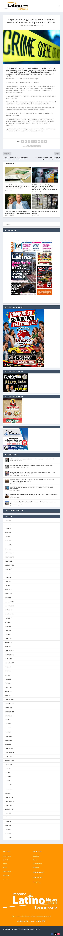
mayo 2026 (8, 532)
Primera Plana (20, 467)
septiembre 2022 (9, 711)
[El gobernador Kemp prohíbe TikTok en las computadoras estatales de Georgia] (18, 201)
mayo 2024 (8, 630)
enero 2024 (8, 646)
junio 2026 (8, 528)
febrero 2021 (8, 789)
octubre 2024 (8, 610)
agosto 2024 (8, 618)
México (18, 490)
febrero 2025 (8, 593)
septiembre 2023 (9, 663)
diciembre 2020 (9, 797)
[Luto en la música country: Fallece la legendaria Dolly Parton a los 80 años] (7, 467)
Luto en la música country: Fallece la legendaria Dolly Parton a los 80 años (31, 465)
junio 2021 (8, 772)
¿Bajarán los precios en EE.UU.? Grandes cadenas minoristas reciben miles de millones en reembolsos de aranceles (32, 480)
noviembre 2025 (9, 557)
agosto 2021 (8, 764)
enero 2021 (8, 793)
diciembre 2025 (9, 553)
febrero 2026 (8, 545)
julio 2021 (7, 768)
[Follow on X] (55, 934)
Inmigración (19, 505)
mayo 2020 (8, 825)
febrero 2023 (8, 691)
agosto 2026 (8, 520)
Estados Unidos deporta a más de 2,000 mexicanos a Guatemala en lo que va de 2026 (33, 502)
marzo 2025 (8, 589)
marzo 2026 (8, 541)
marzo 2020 (8, 834)
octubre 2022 (8, 707)
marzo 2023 (8, 687)
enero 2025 (8, 598)
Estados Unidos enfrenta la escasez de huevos (44, 212)
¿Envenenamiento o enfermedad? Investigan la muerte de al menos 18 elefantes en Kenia (34, 495)
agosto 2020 (8, 813)
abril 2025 (7, 585)
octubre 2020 (8, 805)
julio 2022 (7, 720)
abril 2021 (7, 781)
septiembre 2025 (9, 565)
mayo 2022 (8, 728)
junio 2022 (8, 724)
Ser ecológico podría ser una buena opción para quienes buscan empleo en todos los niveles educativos (17, 186)
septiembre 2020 (9, 809)
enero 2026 (8, 549)
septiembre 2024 (9, 614)
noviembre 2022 (9, 703)
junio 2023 (8, 675)
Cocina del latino (37, 863)
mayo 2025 (8, 581)
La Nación (30, 25)
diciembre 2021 (9, 748)
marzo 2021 (8, 785)
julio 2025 (7, 573)
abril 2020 (7, 829)
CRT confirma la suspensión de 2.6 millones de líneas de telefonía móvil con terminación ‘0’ (31, 487)
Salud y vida (36, 856)
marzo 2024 (8, 638)
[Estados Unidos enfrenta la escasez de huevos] (45, 201)
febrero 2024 (8, 642)
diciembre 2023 (9, 650)
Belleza (35, 860)
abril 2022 (7, 732)
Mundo (18, 497)
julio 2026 (7, 524)
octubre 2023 (8, 659)
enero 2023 (8, 695)
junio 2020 (8, 821)
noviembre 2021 (9, 752)
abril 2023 (7, 683)
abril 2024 (7, 634)
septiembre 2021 (9, 760)
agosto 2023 (8, 667)
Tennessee (19, 460)
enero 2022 (8, 744)
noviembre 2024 (9, 606)
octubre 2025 (8, 561)
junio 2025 (8, 577)
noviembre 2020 (9, 801)
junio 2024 (8, 626)
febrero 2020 (8, 838)
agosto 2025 (8, 569)
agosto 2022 (8, 716)
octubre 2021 (8, 756)
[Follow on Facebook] (52, 934)
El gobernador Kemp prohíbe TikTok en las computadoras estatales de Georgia (17, 212)
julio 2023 (7, 671)
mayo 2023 (8, 679)
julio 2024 (7, 622)
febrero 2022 (8, 740)
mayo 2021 (8, 777)
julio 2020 (7, 817)
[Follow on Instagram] (58, 934)
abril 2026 (7, 536)
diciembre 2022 (9, 699)
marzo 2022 (8, 736)
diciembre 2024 (9, 602)
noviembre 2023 (9, 654)
